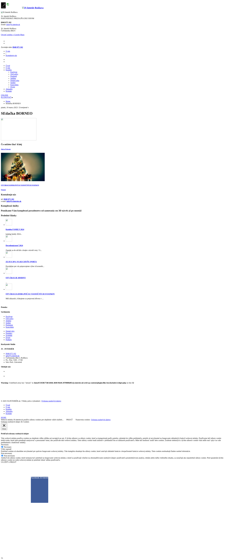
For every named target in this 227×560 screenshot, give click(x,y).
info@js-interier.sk (13, 25)
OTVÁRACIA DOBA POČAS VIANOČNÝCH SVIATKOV (20, 185)
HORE (3, 418)
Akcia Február (6, 149)
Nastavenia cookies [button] (83, 420)
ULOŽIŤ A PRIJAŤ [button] (8, 462)
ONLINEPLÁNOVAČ (6, 96)
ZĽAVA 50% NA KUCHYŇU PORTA (21, 262)
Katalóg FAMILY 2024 (15, 229)
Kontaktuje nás (11, 55)
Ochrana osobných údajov (51, 401)
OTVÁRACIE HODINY (16, 278)
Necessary (7, 447)
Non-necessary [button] (6, 453)
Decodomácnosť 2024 (14, 245)
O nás (8, 51)
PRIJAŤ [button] (69, 420)
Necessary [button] (5, 445)
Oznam (3, 190)
